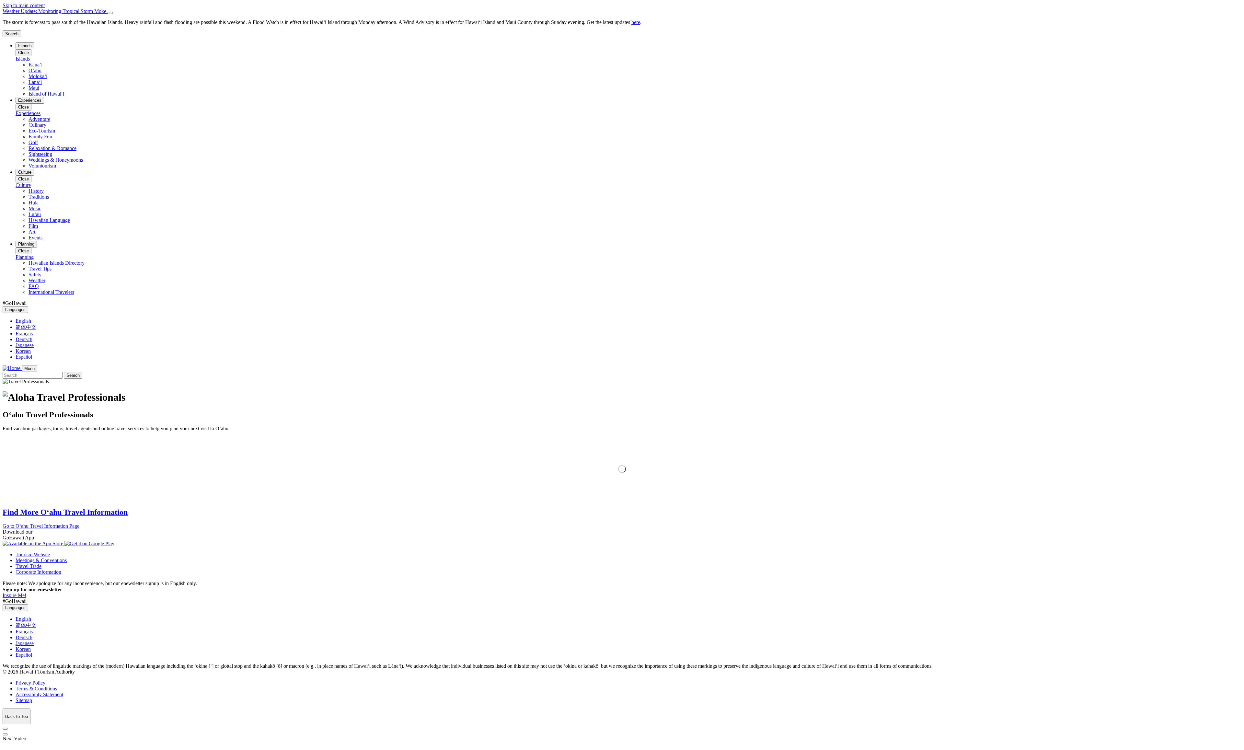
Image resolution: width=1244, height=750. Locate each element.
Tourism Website (33, 554)
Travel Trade (28, 566)
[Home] (12, 368)
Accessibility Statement (39, 694)
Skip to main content (24, 5)
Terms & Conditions (36, 688)
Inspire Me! (14, 595)
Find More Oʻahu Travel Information (65, 512)
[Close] (110, 13)
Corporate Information (38, 572)
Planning (26, 244)
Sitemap (24, 700)
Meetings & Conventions (41, 560)
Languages (15, 309)
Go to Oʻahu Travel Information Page (41, 526)
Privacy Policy (30, 683)
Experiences (29, 100)
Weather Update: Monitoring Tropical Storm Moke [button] (55, 11)
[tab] (622, 11)
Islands (25, 45)
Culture (24, 172)
